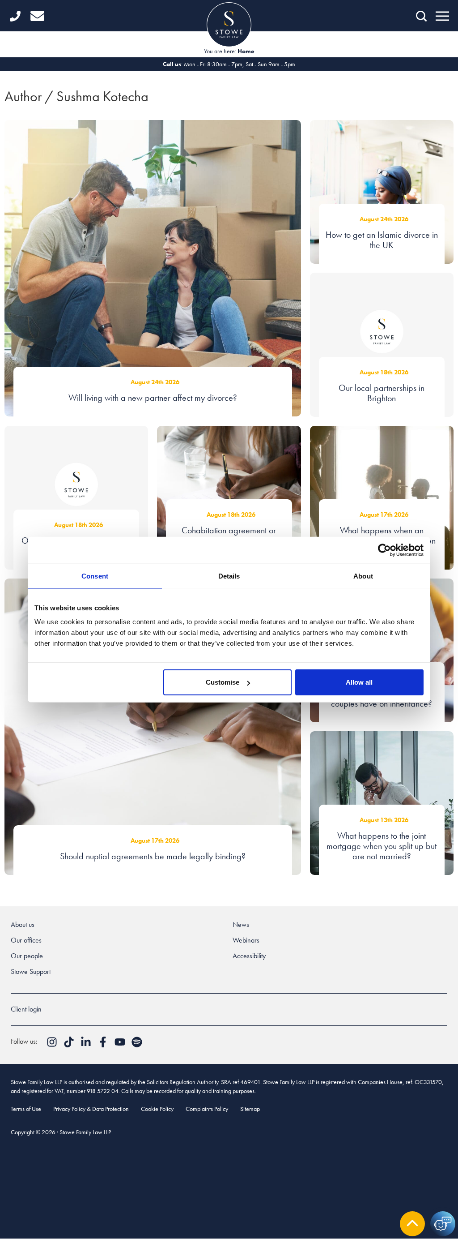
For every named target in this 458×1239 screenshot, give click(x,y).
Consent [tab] (94, 575)
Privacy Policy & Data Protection (91, 1109)
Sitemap (250, 1109)
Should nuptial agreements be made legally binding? (153, 856)
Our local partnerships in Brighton (381, 393)
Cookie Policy (157, 1109)
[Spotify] (136, 1045)
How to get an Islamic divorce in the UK (382, 240)
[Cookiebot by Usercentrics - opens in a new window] (384, 550)
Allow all (359, 682)
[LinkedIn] (87, 1045)
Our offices (26, 940)
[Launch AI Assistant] (442, 1223)
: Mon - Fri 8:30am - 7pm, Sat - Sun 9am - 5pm (229, 64)
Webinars (246, 940)
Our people (27, 955)
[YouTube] (120, 1045)
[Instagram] (53, 1045)
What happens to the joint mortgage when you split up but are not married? (382, 846)
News (241, 924)
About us (22, 924)
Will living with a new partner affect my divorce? (152, 397)
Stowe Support (31, 971)
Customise (222, 682)
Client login (26, 1009)
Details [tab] (229, 575)
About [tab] (363, 575)
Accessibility (249, 955)
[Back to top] (412, 1223)
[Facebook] (104, 1045)
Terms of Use (26, 1109)
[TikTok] (70, 1045)
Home (245, 51)
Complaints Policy (207, 1109)
